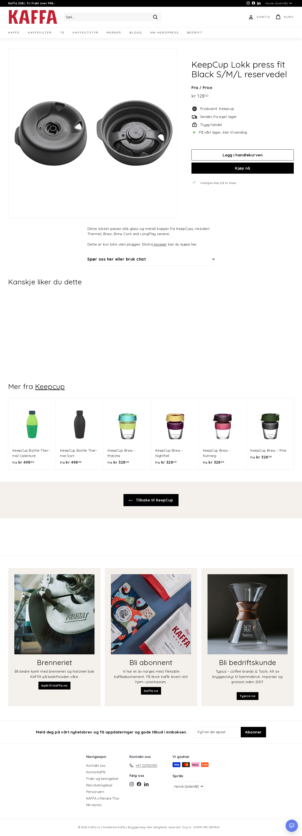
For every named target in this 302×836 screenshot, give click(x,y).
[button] (292, 826)
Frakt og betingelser (102, 779)
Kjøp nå (242, 167)
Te (62, 32)
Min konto (94, 805)
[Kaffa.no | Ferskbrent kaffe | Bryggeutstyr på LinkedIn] (146, 783)
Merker (114, 32)
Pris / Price (201, 87)
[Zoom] (93, 133)
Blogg (135, 32)
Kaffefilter (40, 32)
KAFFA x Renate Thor (103, 798)
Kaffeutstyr (85, 32)
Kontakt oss (96, 765)
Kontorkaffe (96, 772)
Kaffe (14, 32)
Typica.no (248, 696)
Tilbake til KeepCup (154, 500)
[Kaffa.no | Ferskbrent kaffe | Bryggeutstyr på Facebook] (139, 783)
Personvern (95, 792)
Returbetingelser (99, 785)
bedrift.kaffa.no (54, 685)
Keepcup (50, 386)
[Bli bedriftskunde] (247, 614)
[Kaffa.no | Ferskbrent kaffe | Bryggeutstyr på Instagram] (131, 783)
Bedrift (195, 32)
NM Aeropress (164, 32)
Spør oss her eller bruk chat (116, 259)
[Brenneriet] (54, 614)
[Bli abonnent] (151, 614)
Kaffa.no (151, 691)
